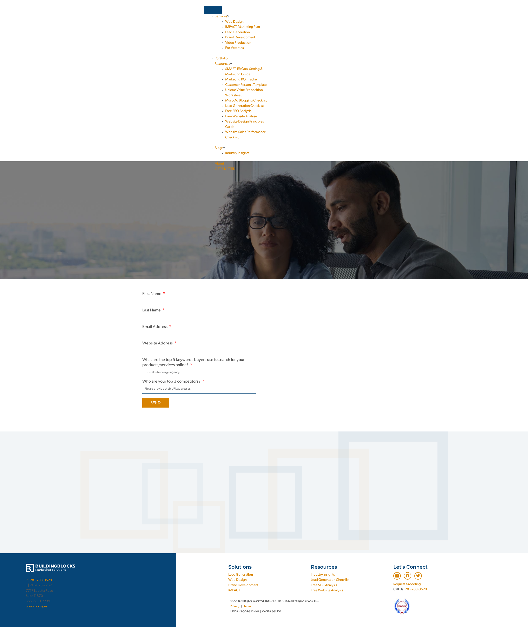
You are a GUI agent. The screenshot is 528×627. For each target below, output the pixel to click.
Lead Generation (240, 574)
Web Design (237, 580)
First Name (152, 294)
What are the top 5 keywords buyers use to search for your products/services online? (193, 362)
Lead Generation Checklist (330, 580)
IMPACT (234, 590)
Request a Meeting (407, 584)
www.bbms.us (36, 606)
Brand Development (243, 585)
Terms (247, 606)
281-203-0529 (41, 580)
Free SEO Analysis (324, 585)
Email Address (155, 327)
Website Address (157, 343)
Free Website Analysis (327, 590)
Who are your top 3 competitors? (171, 382)
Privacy (234, 606)
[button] (356, 8)
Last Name (151, 310)
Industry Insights (323, 574)
